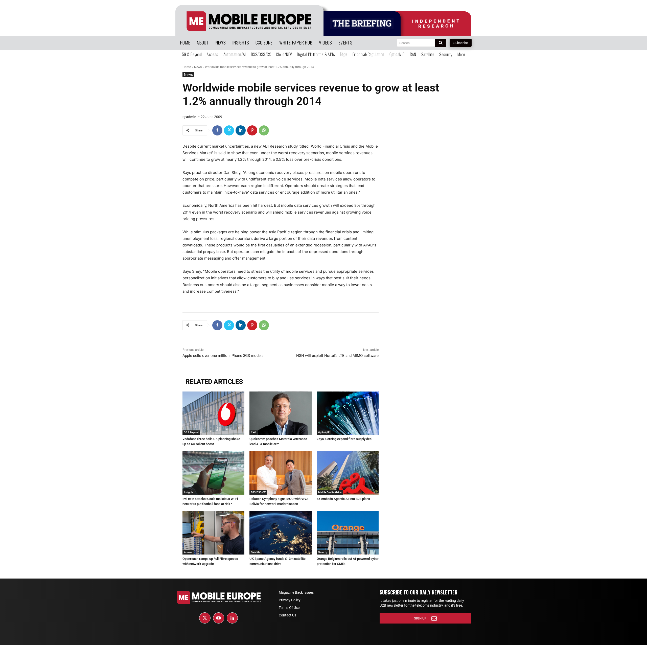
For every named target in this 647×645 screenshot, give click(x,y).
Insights (188, 492)
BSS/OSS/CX (258, 492)
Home (186, 67)
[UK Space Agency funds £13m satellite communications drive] (280, 533)
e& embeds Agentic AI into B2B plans (343, 499)
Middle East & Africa (329, 492)
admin (191, 117)
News (198, 67)
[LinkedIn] (232, 618)
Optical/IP (324, 432)
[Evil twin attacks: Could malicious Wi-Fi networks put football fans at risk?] (213, 473)
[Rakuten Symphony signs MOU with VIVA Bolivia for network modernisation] (280, 473)
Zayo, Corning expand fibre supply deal (344, 439)
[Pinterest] (252, 130)
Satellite (255, 552)
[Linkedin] (241, 130)
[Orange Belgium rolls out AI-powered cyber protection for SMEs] (348, 533)
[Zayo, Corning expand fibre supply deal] (348, 413)
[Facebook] (217, 130)
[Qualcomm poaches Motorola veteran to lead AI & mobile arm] (280, 413)
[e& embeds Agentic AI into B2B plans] (348, 473)
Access (188, 552)
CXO (253, 432)
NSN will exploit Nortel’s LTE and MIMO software (337, 355)
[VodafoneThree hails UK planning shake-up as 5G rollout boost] (213, 413)
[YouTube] (218, 618)
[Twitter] (229, 130)
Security (323, 552)
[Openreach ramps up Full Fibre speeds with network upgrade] (213, 533)
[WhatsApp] (264, 130)
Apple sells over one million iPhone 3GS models (223, 355)
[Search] (440, 43)
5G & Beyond (191, 432)
